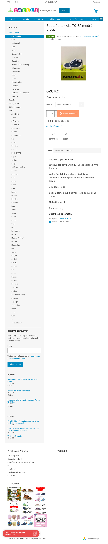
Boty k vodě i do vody (20, 64)
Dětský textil (14, 103)
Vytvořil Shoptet (94, 538)
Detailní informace (53, 126)
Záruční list (12, 469)
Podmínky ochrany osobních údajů (21, 462)
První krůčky (16, 36)
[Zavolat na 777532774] (11, 2)
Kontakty (11, 476)
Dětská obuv (14, 32)
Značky (11, 110)
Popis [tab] (50, 150)
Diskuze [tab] (69, 150)
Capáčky (15, 61)
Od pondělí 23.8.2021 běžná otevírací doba (23, 380)
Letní (14, 47)
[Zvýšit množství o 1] (55, 112)
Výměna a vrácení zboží (17, 472)
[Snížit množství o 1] (55, 115)
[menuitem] (12, 19)
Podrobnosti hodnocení (89, 36)
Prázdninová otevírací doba (19, 391)
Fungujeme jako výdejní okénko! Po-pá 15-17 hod (24, 401)
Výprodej (15, 96)
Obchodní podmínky (15, 459)
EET (9, 465)
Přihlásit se (15, 364)
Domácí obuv (17, 54)
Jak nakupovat (51, 2)
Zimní (14, 50)
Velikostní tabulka (15, 436)
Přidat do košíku (70, 113)
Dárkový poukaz (15, 107)
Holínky (15, 57)
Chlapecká (15, 68)
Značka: (55, 39)
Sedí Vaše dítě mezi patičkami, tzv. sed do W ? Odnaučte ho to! (23, 430)
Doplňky (12, 100)
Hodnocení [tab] (59, 150)
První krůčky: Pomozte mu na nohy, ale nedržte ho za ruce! (23, 422)
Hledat (64, 11)
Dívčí (13, 39)
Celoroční (16, 43)
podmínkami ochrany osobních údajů (24, 357)
